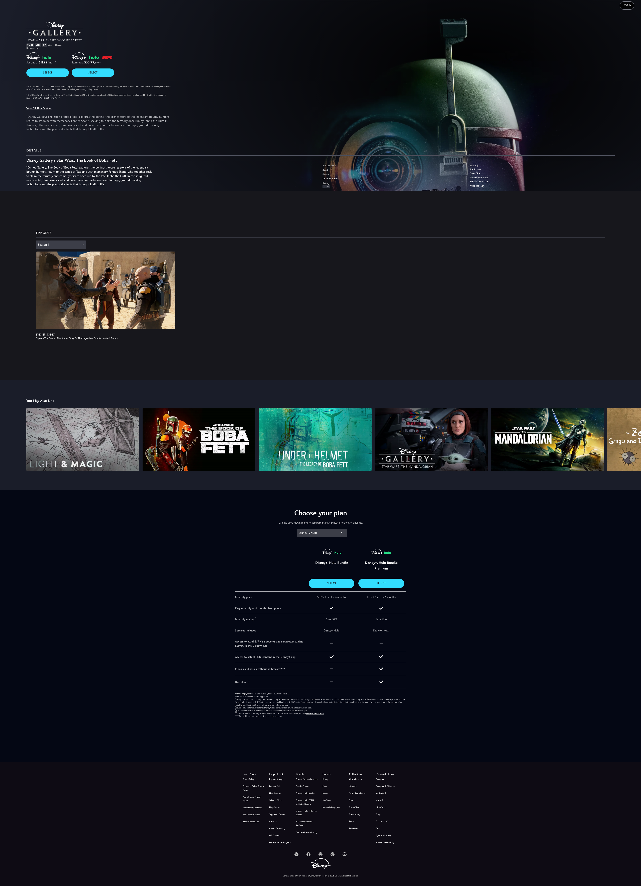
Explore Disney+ (276, 779)
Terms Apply (241, 694)
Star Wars (327, 800)
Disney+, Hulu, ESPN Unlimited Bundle (305, 802)
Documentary (354, 814)
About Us (273, 821)
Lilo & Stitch (381, 807)
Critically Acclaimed (357, 793)
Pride (351, 821)
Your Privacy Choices (251, 815)
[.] (296, 854)
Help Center (274, 807)
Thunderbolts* (382, 821)
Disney (325, 779)
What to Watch (275, 800)
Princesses (353, 828)
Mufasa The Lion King (385, 842)
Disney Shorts (354, 807)
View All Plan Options (39, 108)
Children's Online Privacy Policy (253, 788)
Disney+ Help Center (315, 713)
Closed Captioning (277, 828)
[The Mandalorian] (547, 439)
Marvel (326, 793)
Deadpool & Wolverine (385, 786)
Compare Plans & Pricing (306, 832)
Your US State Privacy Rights (252, 799)
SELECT (47, 72)
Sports (351, 800)
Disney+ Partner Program (280, 842)
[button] (280, 774)
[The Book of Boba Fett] (199, 439)
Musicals (353, 786)
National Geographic (331, 807)
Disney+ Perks (275, 786)
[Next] (634, 439)
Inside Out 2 (381, 793)
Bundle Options (302, 786)
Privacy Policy (248, 779)
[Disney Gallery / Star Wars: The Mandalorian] (431, 439)
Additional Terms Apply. (50, 98)
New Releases (275, 793)
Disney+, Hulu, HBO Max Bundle (306, 813)
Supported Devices (277, 814)
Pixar (325, 786)
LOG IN (627, 5)
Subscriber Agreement (252, 808)
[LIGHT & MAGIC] (82, 439)
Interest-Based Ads (251, 822)
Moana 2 (379, 800)
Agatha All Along (383, 835)
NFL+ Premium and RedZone (304, 824)
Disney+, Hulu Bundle (305, 793)
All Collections (355, 779)
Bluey (378, 814)
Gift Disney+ (274, 835)
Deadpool (380, 779)
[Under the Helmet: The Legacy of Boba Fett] (315, 439)
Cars (378, 828)
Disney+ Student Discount (307, 779)
